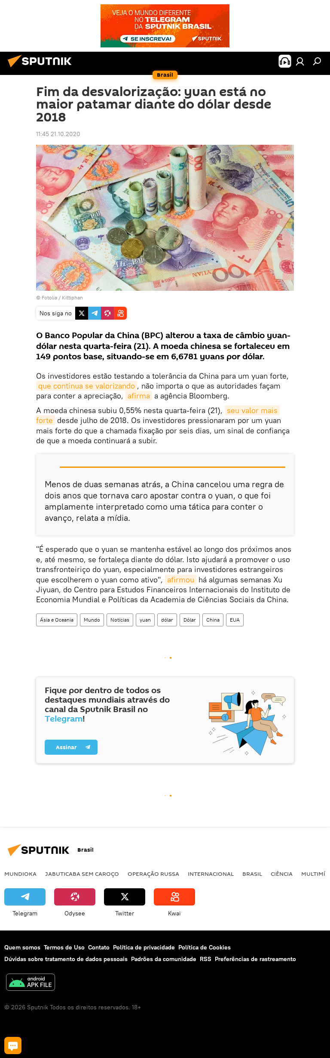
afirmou (180, 580)
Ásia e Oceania (56, 619)
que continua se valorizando (86, 386)
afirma (139, 396)
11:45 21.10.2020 (58, 134)
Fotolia (49, 297)
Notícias (119, 619)
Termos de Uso (64, 947)
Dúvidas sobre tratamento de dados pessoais (66, 959)
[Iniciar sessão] (300, 61)
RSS (205, 959)
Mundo (92, 619)
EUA (235, 619)
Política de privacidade (144, 947)
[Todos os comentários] (12, 1045)
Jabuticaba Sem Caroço (82, 874)
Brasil (252, 874)
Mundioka (20, 874)
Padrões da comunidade (163, 959)
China (213, 619)
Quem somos (22, 947)
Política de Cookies (204, 947)
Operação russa (153, 874)
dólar (167, 619)
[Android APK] (30, 983)
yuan (145, 619)
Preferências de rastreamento (255, 959)
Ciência (282, 874)
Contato (99, 947)
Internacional (211, 874)
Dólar (189, 619)
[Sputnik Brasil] (42, 68)
